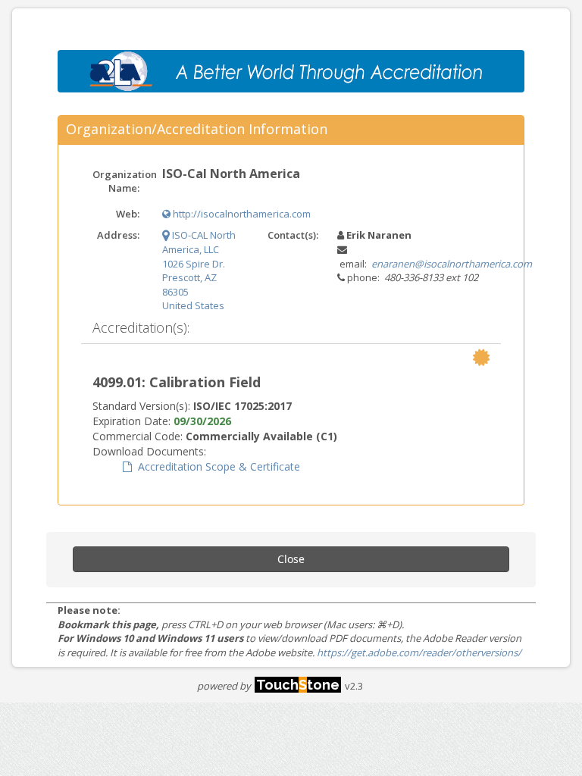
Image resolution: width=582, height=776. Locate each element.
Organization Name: (121, 181)
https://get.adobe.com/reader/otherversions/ (419, 652)
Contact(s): (293, 235)
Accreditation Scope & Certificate (216, 466)
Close (291, 559)
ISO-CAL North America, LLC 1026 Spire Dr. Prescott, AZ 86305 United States (199, 270)
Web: (127, 214)
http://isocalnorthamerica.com (241, 214)
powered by (268, 686)
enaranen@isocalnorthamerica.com (451, 264)
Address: (118, 235)
